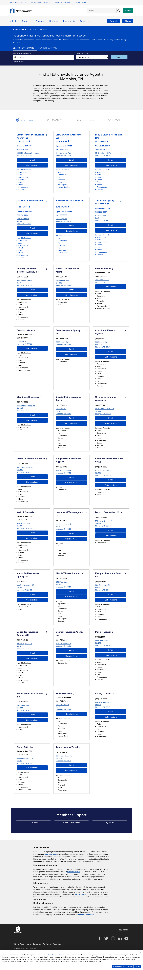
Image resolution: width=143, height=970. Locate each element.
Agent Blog (57, 944)
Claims (128, 21)
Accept (129, 966)
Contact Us (37, 944)
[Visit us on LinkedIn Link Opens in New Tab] (119, 940)
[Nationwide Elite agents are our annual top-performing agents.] (29, 141)
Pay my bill (116, 823)
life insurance (80, 894)
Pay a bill (113, 21)
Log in (128, 11)
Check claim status (76, 823)
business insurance (86, 914)
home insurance (73, 872)
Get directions (32, 165)
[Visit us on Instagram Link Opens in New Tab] (113, 940)
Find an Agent (19, 944)
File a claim (39, 823)
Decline (137, 966)
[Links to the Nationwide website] (18, 933)
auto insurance (51, 854)
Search (119, 57)
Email (32, 160)
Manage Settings (119, 966)
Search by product (82, 53)
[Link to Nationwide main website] (21, 13)
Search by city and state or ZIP (23, 53)
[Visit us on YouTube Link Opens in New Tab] (126, 940)
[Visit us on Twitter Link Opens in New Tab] (106, 940)
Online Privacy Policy (55, 955)
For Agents (47, 944)
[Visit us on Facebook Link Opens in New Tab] (99, 940)
